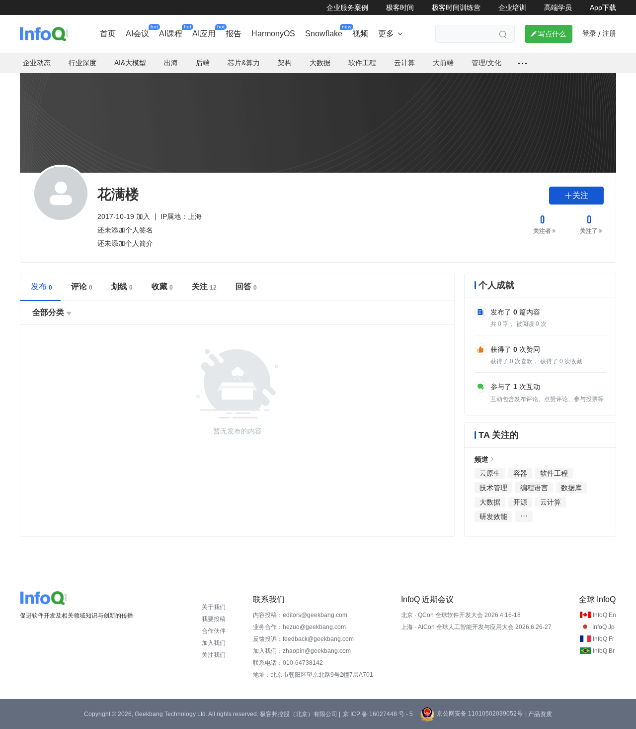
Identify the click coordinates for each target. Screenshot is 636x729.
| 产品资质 (538, 714)
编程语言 (534, 487)
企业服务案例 (347, 7)
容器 (520, 473)
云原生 (489, 473)
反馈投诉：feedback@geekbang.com (303, 638)
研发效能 (493, 516)
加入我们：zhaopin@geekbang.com (302, 650)
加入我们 (214, 642)
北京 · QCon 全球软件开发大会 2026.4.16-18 (461, 615)
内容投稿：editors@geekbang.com (300, 615)
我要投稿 (214, 619)
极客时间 (400, 7)
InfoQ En (604, 615)
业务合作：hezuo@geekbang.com (299, 627)
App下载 (603, 7)
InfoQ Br (604, 650)
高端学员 (558, 7)
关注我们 (214, 654)
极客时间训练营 (456, 7)
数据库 (571, 487)
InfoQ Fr (603, 638)
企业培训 (512, 7)
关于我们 (214, 607)
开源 (520, 502)
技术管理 (493, 487)
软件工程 (554, 473)
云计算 (550, 502)
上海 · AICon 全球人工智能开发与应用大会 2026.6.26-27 (476, 627)
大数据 (489, 502)
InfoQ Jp (603, 627)
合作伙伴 (214, 630)
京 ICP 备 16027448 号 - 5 (378, 714)
